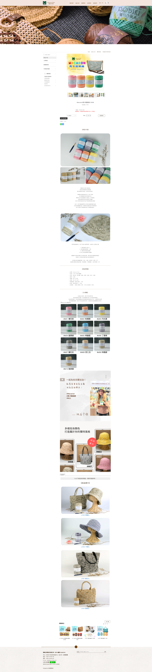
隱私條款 (47, 664)
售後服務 (57, 664)
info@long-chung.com (51, 660)
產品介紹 (77, 3)
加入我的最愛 (64, 118)
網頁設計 (51, 668)
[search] (108, 3)
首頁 (89, 51)
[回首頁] (49, 3)
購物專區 (83, 3)
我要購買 (101, 115)
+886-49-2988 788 (50, 656)
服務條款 (44, 664)
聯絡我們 (95, 3)
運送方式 (51, 664)
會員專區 (89, 3)
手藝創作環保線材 (107, 51)
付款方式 (54, 664)
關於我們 (72, 3)
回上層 (107, 621)
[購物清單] (105, 2)
